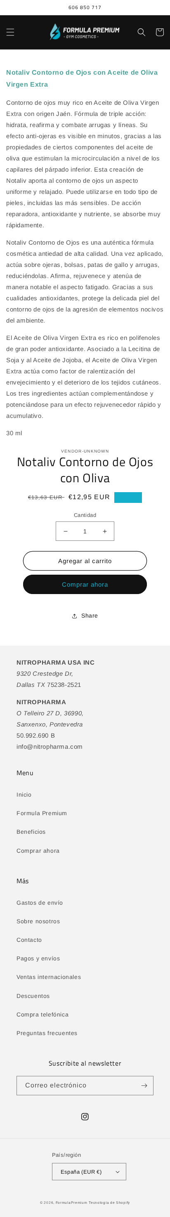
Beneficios (31, 831)
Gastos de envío (40, 902)
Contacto (29, 939)
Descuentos (33, 996)
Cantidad (85, 515)
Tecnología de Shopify (109, 1202)
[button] (10, 32)
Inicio (24, 794)
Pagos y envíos (38, 958)
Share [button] (89, 615)
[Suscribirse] (144, 1085)
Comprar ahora (85, 584)
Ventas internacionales (49, 977)
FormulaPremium (71, 1202)
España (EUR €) (81, 1172)
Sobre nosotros (38, 921)
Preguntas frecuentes (47, 1033)
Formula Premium (42, 813)
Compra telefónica (42, 1014)
